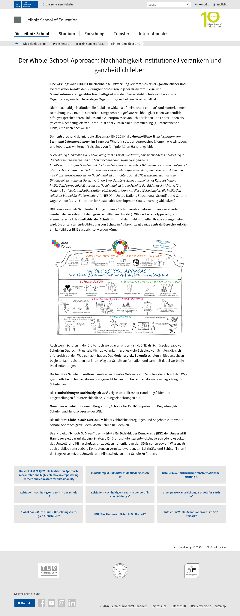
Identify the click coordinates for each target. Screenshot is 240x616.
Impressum (159, 606)
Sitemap (220, 606)
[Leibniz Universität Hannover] (26, 4)
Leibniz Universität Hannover (129, 606)
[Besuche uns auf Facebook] (41, 602)
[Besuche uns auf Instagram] (62, 602)
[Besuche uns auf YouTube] (52, 602)
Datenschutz (178, 606)
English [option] (221, 4)
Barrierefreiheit (201, 606)
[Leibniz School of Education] (15, 43)
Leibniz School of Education (52, 20)
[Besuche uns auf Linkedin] (72, 602)
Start (188, 4)
